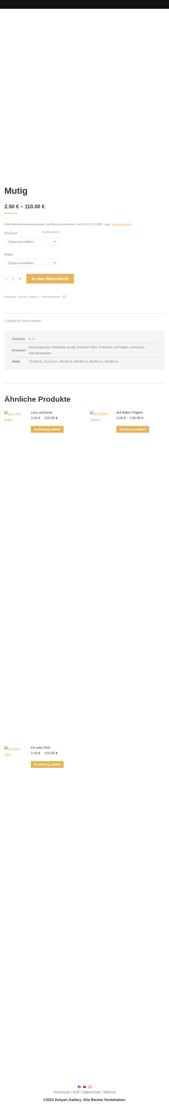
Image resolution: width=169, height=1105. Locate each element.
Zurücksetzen (50, 232)
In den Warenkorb (50, 278)
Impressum (62, 1092)
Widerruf (109, 1092)
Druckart (10, 233)
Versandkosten (122, 224)
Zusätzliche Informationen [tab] (22, 321)
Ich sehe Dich (40, 747)
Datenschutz (91, 1092)
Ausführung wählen (47, 429)
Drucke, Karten (27, 296)
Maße (8, 254)
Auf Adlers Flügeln (129, 412)
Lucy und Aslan (41, 412)
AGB (76, 1092)
